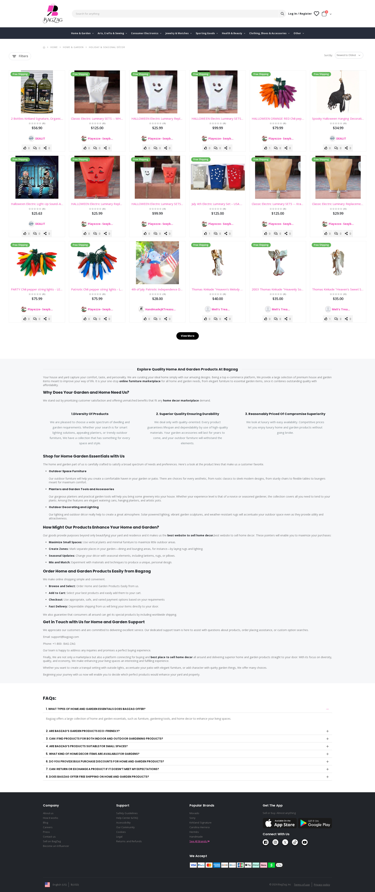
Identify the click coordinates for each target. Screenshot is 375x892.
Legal (119, 836)
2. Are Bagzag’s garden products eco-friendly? (83, 731)
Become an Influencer (56, 846)
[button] (326, 14)
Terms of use (302, 884)
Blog (45, 822)
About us (48, 813)
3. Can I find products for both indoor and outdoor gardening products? (104, 738)
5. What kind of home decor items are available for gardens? (92, 753)
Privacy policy (322, 884)
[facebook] (266, 842)
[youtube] (305, 842)
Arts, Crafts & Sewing (111, 33)
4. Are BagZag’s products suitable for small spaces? (87, 746)
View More (187, 335)
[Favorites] (316, 14)
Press (46, 832)
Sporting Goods (205, 33)
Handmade (196, 836)
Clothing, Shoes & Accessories (268, 33)
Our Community (125, 827)
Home (54, 47)
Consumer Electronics (145, 33)
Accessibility (123, 822)
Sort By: (328, 55)
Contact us (49, 836)
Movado (194, 813)
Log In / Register (300, 13)
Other (298, 33)
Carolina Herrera (199, 827)
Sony (192, 818)
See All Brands (198, 841)
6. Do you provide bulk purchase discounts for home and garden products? (105, 761)
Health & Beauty (232, 33)
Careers (48, 827)
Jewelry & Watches (177, 33)
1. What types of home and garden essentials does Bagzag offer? (96, 709)
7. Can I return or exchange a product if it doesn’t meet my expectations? (102, 769)
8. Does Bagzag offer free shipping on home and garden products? (97, 776)
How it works (50, 818)
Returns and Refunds (129, 841)
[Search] (282, 14)
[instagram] (275, 842)
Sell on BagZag (52, 841)
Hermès (194, 832)
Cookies (121, 832)
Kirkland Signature (200, 822)
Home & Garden (81, 33)
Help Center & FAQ (127, 818)
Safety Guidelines (127, 813)
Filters (23, 56)
